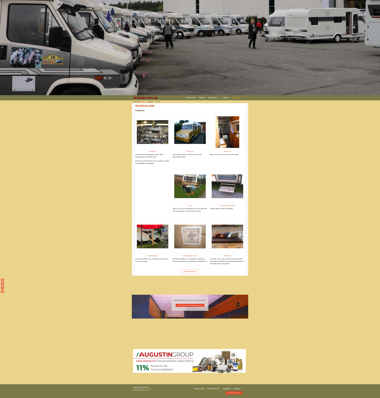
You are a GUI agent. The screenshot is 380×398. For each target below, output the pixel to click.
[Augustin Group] (189, 361)
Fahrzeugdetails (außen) (227, 205)
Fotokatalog (152, 151)
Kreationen (227, 256)
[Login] (2, 283)
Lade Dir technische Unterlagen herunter (190, 305)
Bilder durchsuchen (190, 271)
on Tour (190, 205)
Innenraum (227, 151)
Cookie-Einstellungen (234, 393)
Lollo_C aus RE (145, 390)
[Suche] (2, 287)
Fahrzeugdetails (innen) (190, 256)
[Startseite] (2, 280)
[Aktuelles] (2, 291)
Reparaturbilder (152, 256)
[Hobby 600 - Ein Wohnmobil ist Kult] (145, 98)
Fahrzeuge (190, 151)
